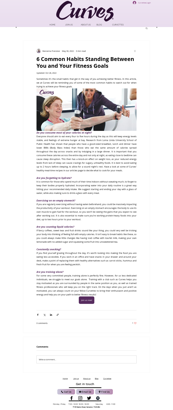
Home (65, 378)
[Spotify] (98, 398)
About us (86, 378)
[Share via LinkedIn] (51, 314)
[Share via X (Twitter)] (44, 314)
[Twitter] (89, 398)
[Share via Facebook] (37, 314)
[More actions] (135, 51)
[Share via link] (57, 314)
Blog (96, 378)
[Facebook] (71, 398)
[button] (146, 28)
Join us (76, 378)
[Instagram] (80, 398)
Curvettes (107, 378)
